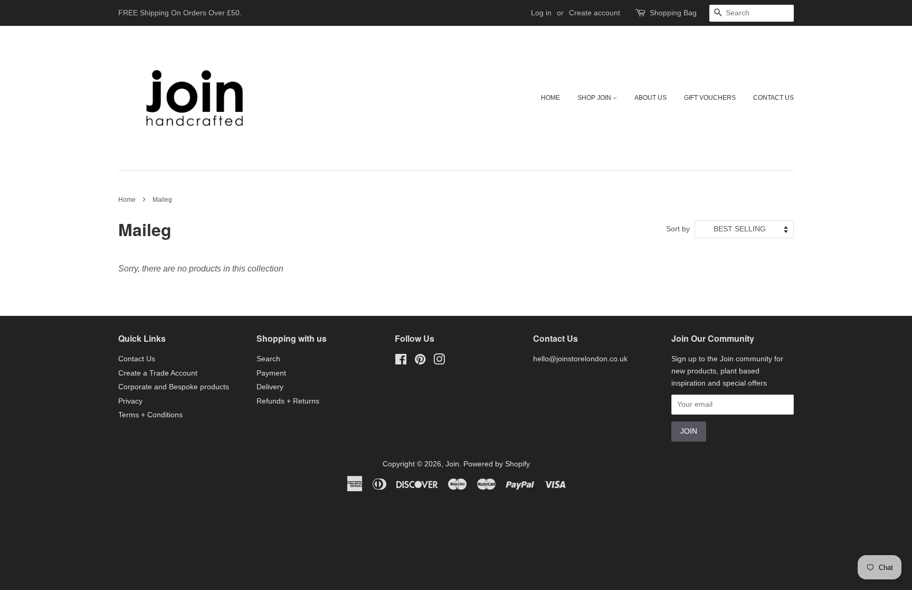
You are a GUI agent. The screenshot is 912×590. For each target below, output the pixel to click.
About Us (650, 97)
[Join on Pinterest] (420, 362)
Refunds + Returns (287, 401)
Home (550, 97)
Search (268, 359)
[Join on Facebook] (401, 362)
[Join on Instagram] (439, 362)
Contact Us (773, 97)
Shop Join (595, 97)
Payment (271, 373)
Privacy (130, 401)
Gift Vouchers (710, 97)
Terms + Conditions (150, 415)
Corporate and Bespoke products (173, 387)
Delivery (269, 387)
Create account (594, 12)
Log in (541, 12)
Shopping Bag (673, 12)
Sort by (678, 228)
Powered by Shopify (496, 464)
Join (452, 464)
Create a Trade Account (157, 373)
